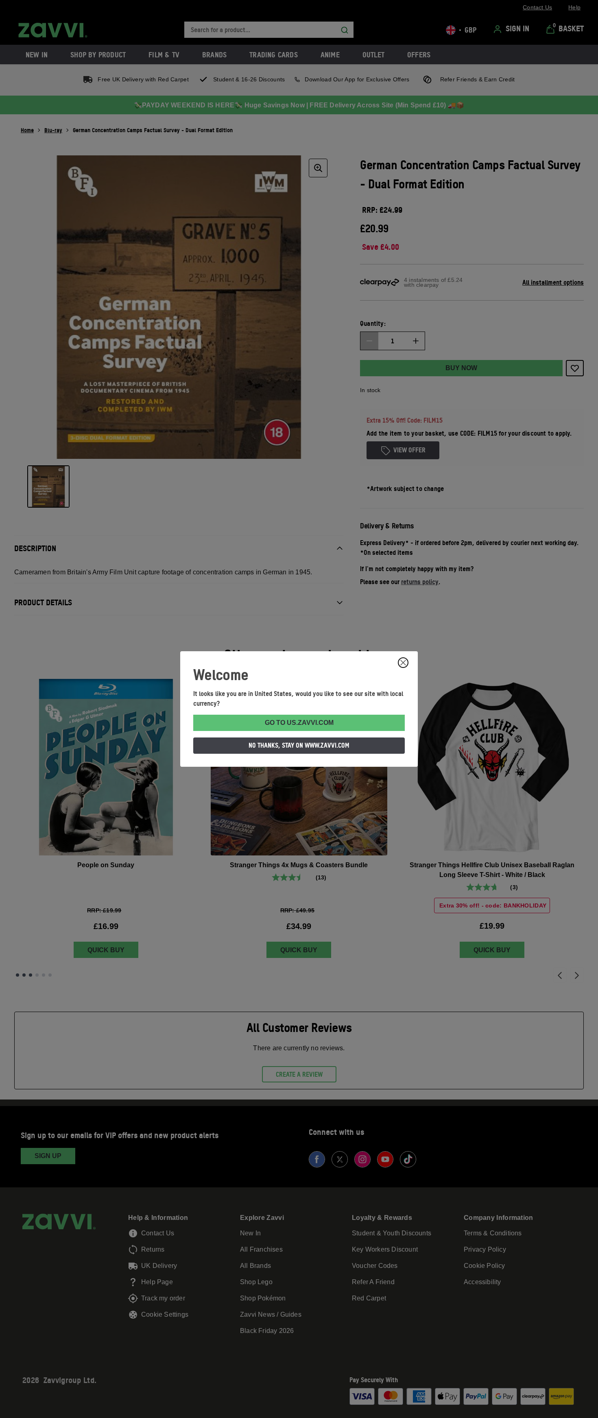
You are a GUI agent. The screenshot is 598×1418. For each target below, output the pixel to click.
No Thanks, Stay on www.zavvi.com (299, 745)
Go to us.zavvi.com (299, 722)
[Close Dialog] (403, 663)
